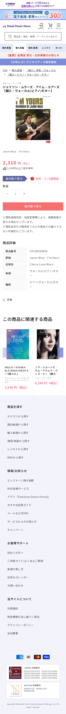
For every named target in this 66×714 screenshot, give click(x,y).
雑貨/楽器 (33, 47)
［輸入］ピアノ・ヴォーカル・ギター (28, 74)
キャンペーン (15, 530)
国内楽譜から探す (18, 424)
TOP (5, 70)
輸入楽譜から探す (18, 432)
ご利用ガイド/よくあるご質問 (25, 561)
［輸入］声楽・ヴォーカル (41, 70)
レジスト (46, 47)
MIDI (59, 47)
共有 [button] (9, 299)
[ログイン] (41, 25)
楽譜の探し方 (15, 569)
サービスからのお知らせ (22, 521)
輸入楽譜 (20, 47)
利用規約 (12, 608)
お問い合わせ (15, 585)
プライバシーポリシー (20, 625)
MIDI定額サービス (18, 488)
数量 (6, 186)
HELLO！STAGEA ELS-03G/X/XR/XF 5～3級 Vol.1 (16, 370)
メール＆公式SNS (17, 513)
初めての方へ (15, 552)
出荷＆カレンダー (18, 577)
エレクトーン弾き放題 (20, 480)
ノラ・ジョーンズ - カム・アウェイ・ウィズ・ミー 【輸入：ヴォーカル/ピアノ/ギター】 (46, 371)
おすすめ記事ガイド (19, 505)
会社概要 (12, 633)
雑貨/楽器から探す (18, 441)
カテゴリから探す (18, 416)
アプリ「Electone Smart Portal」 (29, 497)
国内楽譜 (6, 47)
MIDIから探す (15, 457)
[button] (58, 25)
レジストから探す (18, 449)
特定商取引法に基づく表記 (23, 617)
